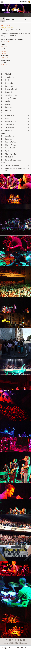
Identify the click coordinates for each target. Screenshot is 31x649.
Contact (12, 642)
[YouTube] (15, 640)
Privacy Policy (18, 642)
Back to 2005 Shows (29, 19)
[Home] (25, 2)
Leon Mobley (4, 53)
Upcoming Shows (6, 15)
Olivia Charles (4, 57)
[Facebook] (10, 640)
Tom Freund (6, 41)
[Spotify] (18, 640)
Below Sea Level (20, 647)
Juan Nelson (4, 51)
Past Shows (14, 15)
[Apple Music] (21, 640)
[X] (12, 640)
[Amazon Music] (24, 640)
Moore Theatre (6, 25)
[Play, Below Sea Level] (6, 647)
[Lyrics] (28, 74)
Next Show (25, 19)
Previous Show (22, 19)
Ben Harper (3, 47)
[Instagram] (7, 640)
